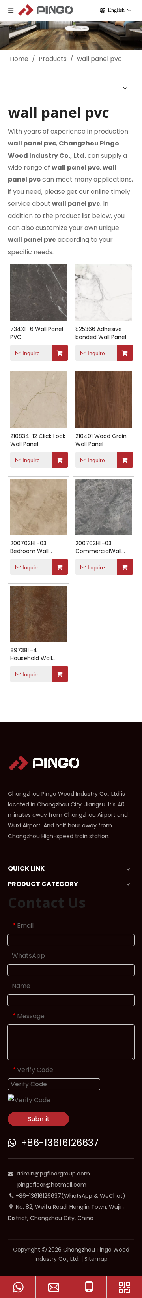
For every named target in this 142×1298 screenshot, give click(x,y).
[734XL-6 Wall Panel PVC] (38, 292)
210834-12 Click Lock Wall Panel (37, 440)
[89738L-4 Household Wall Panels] (38, 613)
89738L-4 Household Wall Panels (31, 654)
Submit (39, 1119)
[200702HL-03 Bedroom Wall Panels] (38, 506)
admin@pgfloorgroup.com (53, 1173)
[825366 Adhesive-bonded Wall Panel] (103, 292)
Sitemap (96, 1259)
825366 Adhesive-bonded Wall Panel (100, 333)
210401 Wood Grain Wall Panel (101, 440)
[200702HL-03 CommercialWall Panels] (103, 506)
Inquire (31, 353)
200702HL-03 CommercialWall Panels (98, 547)
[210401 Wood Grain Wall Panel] (103, 399)
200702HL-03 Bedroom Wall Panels (29, 547)
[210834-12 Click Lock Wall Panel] (38, 399)
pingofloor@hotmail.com (51, 1185)
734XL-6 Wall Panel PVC (36, 333)
